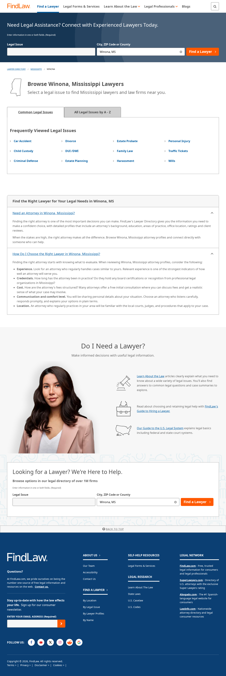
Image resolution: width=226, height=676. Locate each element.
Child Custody (23, 151)
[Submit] (61, 624)
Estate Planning (76, 161)
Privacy (24, 665)
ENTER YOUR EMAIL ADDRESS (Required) (31, 616)
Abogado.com (188, 594)
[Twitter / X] (50, 642)
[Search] (215, 6)
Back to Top (115, 529)
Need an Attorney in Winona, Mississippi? (44, 213)
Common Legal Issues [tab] (35, 112)
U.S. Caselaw (135, 600)
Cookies (58, 665)
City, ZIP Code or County (113, 44)
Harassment (125, 161)
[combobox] (51, 52)
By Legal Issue (91, 607)
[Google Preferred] (79, 642)
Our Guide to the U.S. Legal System (160, 428)
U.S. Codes (134, 607)
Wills (171, 161)
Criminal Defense (26, 161)
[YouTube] (40, 642)
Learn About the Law (150, 376)
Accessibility (90, 572)
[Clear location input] (181, 52)
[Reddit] (69, 642)
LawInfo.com (188, 608)
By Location (89, 600)
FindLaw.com (188, 565)
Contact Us (89, 579)
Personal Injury (179, 141)
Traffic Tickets (178, 151)
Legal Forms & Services (141, 565)
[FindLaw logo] (20, 6)
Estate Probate (127, 141)
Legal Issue (15, 44)
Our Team (89, 565)
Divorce (70, 141)
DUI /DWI (71, 151)
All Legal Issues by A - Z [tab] (92, 112)
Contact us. (42, 586)
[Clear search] (175, 502)
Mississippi (36, 69)
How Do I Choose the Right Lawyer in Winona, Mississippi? (56, 254)
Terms (11, 665)
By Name (88, 620)
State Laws (134, 594)
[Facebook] (31, 642)
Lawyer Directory (16, 69)
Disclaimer (41, 665)
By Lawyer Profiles (93, 613)
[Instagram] (59, 642)
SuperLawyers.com (191, 580)
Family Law (125, 151)
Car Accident (22, 141)
